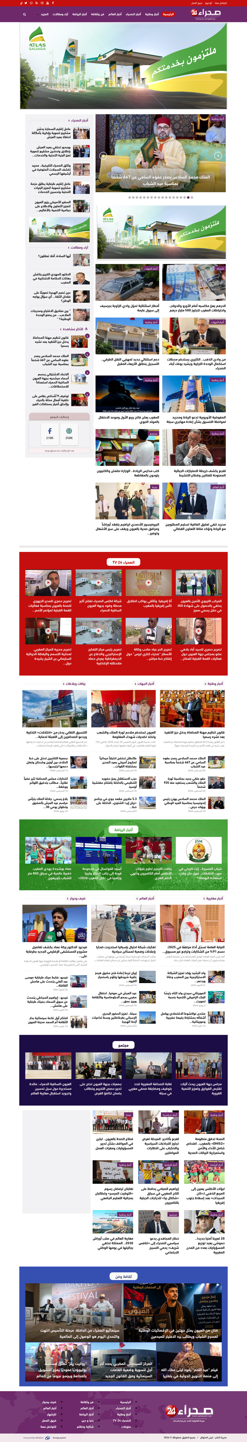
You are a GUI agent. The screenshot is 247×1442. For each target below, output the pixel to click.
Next (103, 156)
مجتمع (153, 433)
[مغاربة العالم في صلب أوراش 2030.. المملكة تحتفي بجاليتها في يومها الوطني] (113, 1222)
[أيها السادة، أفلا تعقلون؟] (81, 260)
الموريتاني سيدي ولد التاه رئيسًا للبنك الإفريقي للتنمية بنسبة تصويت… (185, 997)
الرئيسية (168, 14)
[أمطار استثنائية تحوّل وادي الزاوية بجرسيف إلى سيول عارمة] (127, 282)
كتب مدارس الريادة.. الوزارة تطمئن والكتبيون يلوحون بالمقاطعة (128, 472)
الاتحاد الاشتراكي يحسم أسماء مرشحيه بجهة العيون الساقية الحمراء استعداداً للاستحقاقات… (51, 380)
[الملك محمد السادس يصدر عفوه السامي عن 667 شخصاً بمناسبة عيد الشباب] (79, 360)
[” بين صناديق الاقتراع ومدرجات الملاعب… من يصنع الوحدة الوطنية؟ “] (81, 315)
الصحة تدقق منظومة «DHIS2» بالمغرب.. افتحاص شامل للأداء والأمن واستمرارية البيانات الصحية (205, 1145)
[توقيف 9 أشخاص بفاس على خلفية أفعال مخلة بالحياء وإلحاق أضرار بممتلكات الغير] (79, 400)
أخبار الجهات (151, 268)
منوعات (126, 1426)
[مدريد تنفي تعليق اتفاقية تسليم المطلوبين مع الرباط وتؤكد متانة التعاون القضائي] (194, 501)
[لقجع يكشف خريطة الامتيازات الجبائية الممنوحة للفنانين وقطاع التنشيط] (194, 447)
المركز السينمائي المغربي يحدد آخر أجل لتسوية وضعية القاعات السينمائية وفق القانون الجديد (126, 1369)
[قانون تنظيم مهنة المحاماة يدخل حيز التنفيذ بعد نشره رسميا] (79, 341)
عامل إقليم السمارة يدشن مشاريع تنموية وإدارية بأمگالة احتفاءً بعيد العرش (51, 132)
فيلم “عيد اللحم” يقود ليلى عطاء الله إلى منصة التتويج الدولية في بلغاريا (189, 1372)
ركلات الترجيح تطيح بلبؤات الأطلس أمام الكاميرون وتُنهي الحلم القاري (151, 873)
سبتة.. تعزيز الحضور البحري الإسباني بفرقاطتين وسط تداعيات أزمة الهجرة (114, 1017)
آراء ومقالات (60, 14)
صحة (154, 487)
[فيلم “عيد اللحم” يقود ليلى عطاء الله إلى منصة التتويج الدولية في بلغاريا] (189, 1362)
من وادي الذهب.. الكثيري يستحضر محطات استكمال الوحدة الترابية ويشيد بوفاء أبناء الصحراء (196, 363)
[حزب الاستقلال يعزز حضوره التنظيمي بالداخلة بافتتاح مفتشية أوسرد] (147, 782)
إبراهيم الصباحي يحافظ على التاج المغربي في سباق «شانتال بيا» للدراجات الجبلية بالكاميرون (159, 1195)
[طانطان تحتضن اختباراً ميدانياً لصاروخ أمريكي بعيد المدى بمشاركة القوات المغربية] (147, 762)
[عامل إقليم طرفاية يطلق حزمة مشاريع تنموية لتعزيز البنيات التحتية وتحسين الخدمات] (81, 188)
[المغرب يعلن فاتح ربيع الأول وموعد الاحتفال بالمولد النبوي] (127, 394)
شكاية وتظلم (85, 1426)
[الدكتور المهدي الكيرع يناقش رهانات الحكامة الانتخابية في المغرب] (81, 278)
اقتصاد (220, 268)
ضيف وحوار (49, 1401)
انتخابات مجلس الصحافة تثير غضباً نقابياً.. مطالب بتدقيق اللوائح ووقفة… (46, 782)
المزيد (44, 14)
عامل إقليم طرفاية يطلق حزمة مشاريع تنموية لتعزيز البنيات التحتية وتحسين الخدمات (50, 187)
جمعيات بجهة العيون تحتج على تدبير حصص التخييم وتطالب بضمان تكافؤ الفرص (101, 1088)
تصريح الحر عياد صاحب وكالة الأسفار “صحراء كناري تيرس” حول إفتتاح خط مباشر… (149, 653)
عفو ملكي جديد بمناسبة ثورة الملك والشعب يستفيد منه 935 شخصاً (185, 782)
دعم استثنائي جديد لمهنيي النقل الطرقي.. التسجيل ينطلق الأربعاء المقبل (130, 361)
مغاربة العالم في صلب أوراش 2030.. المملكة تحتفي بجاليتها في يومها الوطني (113, 1243)
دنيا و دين (88, 1420)
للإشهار (208, 2)
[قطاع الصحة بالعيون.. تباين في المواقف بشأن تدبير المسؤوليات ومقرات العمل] (113, 1122)
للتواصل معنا (221, 2)
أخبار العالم (115, 14)
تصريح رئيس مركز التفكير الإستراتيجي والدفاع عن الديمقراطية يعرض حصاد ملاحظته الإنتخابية (105, 656)
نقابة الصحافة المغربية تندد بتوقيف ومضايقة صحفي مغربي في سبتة (150, 1088)
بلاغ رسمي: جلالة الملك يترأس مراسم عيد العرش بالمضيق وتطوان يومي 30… (48, 802)
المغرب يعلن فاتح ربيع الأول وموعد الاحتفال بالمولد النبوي (128, 419)
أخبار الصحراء (133, 14)
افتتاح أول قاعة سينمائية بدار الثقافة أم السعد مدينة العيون (48, 1019)
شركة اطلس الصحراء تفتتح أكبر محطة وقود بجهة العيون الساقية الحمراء (100, 605)
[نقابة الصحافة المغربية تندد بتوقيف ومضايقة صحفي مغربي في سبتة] (149, 1065)
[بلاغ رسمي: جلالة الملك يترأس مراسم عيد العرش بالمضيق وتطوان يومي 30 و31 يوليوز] (78, 803)
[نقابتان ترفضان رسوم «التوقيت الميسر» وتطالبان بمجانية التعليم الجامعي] (113, 1172)
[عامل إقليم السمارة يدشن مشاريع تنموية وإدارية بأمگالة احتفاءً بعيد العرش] (81, 133)
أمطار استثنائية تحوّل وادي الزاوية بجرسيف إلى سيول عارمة (129, 307)
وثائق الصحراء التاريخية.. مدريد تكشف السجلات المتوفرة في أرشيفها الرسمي (51, 169)
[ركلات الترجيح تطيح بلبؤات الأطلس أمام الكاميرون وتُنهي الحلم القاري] (149, 850)
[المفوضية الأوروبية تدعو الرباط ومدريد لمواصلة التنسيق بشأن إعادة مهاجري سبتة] (194, 394)
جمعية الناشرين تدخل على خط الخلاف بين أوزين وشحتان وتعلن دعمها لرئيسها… (47, 762)
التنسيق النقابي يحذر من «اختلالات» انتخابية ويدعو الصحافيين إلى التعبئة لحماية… (56, 734)
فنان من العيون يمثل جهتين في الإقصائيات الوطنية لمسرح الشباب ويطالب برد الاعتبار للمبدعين (178, 1333)
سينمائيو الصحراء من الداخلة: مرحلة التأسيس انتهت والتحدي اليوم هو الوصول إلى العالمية (79, 1333)
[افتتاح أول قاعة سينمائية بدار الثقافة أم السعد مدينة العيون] (78, 1022)
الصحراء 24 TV (122, 1420)
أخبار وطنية (152, 14)
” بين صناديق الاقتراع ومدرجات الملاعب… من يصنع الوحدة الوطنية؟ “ (51, 314)
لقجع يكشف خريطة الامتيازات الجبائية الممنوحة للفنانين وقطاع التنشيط (200, 472)
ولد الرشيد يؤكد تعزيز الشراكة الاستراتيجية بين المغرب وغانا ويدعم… (186, 976)
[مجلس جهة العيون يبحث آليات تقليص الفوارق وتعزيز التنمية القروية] (199, 1065)
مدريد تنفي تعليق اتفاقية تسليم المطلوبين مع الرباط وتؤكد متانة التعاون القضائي (195, 526)
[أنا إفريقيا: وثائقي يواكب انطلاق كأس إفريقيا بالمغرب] (149, 582)
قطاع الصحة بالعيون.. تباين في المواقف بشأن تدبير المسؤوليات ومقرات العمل (114, 1143)
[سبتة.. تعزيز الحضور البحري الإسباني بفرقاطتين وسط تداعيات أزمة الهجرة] (147, 1017)
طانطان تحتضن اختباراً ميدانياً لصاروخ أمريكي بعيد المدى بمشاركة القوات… (118, 762)
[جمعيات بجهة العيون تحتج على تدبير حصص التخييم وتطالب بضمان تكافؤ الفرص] (99, 1065)
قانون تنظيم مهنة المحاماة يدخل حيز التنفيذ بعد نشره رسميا (51, 341)
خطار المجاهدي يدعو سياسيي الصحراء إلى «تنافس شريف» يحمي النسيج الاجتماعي (159, 1245)
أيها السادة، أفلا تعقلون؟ (54, 255)
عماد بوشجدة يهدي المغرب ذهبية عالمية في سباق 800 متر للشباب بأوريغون (49, 873)
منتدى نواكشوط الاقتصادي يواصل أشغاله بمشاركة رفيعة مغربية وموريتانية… (183, 1017)
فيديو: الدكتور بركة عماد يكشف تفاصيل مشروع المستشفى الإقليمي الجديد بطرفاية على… (56, 951)
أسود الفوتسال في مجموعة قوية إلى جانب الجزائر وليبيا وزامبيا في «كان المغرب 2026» (100, 873)
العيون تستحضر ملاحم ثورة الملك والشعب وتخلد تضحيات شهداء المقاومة (126, 734)
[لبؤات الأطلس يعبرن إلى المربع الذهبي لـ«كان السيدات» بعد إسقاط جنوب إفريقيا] (204, 1172)
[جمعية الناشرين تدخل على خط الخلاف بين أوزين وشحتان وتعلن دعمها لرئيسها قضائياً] (78, 762)
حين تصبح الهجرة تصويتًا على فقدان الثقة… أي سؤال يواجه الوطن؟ (52, 296)
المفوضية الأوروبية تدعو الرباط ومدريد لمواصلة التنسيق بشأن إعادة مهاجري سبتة (196, 419)
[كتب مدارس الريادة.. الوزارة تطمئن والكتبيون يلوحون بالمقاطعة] (127, 447)
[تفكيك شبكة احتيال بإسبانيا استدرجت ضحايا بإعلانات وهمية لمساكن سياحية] (123, 923)
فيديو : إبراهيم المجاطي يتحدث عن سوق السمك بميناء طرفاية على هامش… (47, 1001)
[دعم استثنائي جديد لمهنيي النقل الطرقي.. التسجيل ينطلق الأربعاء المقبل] (127, 336)
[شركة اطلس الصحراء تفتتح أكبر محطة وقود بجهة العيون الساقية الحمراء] (99, 582)
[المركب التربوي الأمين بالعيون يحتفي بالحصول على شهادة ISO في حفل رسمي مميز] (199, 582)
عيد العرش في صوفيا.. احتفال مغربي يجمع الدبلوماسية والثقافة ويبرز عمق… (114, 997)
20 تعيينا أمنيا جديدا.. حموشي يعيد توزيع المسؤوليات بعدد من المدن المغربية (205, 1245)
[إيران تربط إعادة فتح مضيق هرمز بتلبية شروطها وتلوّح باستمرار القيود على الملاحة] (147, 977)
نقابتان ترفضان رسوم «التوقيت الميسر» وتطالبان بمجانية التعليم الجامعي (114, 1193)
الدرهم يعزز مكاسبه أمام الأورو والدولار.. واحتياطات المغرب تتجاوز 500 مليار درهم (197, 307)
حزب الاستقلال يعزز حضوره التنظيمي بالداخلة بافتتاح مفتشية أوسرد (114, 782)
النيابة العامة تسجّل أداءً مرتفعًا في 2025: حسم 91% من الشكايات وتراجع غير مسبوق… (193, 948)
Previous (218, 156)
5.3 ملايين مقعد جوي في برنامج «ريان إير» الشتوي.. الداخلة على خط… (115, 802)
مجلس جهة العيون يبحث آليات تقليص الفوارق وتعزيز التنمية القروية (201, 1088)
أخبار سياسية (170, 1114)
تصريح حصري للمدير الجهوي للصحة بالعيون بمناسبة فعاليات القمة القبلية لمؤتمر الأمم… (49, 605)
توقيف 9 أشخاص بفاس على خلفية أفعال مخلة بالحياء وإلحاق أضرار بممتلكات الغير (50, 399)
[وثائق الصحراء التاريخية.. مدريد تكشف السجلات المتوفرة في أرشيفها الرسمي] (81, 169)
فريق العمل (196, 2)
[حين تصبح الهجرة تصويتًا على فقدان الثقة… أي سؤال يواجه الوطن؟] (81, 296)
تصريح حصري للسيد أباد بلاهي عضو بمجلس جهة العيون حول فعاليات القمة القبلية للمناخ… (201, 653)
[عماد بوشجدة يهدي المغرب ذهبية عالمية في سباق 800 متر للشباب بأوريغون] (48, 850)
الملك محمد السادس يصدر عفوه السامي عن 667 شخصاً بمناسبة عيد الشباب (160, 179)
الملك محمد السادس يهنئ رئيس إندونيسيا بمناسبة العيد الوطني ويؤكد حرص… (184, 802)
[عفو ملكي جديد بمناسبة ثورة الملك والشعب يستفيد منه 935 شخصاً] (216, 782)
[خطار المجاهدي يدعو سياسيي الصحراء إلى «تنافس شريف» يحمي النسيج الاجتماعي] (158, 1222)
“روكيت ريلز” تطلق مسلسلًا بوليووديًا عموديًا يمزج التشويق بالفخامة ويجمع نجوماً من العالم (61, 1369)
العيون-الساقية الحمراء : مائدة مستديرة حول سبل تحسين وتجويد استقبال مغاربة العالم (50, 1088)
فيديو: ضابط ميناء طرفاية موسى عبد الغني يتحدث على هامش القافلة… (46, 981)
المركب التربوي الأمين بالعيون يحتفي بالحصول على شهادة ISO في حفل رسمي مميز (200, 605)
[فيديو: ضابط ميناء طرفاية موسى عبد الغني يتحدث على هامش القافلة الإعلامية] (78, 981)
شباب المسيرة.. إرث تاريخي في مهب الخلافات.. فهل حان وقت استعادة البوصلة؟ (200, 873)
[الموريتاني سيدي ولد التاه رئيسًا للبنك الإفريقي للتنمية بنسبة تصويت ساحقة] (216, 997)
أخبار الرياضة (79, 14)
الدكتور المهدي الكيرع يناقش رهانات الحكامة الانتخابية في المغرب (52, 278)
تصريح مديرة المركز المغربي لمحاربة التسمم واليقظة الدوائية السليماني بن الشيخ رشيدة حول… (48, 656)
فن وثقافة (97, 14)
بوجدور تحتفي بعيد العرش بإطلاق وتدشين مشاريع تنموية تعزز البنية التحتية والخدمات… (50, 151)
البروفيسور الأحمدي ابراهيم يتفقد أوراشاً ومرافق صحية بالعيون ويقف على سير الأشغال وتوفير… (127, 528)
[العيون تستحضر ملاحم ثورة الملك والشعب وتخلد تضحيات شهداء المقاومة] (123, 708)
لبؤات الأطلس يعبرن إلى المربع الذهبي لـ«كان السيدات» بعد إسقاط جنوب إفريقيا (205, 1195)
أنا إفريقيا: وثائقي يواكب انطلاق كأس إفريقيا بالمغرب (149, 603)
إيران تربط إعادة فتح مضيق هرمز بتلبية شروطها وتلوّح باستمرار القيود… (116, 976)
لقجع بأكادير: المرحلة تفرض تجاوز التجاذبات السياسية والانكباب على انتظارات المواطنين (160, 1145)
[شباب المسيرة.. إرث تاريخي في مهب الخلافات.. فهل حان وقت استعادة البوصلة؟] (199, 850)
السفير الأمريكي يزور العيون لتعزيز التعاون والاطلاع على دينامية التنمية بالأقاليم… (53, 206)
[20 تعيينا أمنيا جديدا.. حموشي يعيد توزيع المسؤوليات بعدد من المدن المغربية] (204, 1222)
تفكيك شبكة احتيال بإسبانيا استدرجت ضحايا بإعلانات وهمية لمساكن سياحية (126, 948)
